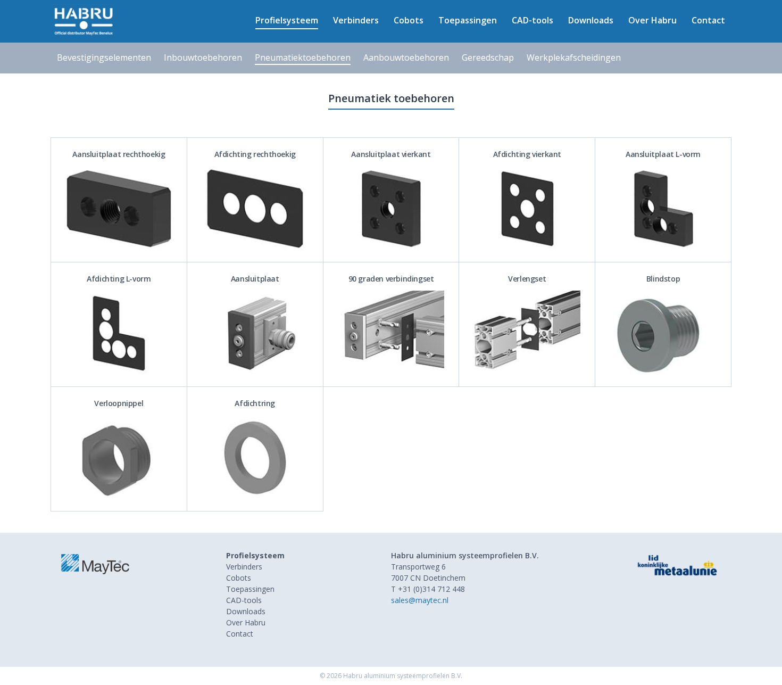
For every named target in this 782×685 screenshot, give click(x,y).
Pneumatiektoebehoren (303, 57)
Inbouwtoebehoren (203, 57)
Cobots (408, 20)
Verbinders (356, 20)
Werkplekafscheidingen (574, 57)
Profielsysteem (286, 20)
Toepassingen (467, 20)
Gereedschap (488, 57)
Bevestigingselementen (104, 57)
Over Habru (652, 20)
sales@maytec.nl (419, 600)
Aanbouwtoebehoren (406, 57)
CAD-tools (532, 20)
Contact (708, 20)
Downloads (590, 20)
